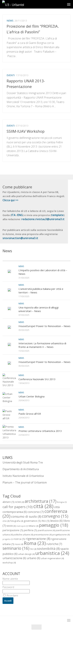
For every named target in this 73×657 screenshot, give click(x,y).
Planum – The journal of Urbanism (25, 482)
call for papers (18, 506)
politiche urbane (23, 534)
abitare (8, 501)
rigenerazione (38, 538)
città (43, 506)
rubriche (54, 544)
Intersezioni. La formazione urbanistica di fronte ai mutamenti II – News (42, 345)
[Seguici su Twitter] (33, 647)
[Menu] (69, 4)
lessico (56, 521)
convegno (55, 516)
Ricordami (12, 595)
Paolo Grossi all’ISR (30, 413)
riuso (19, 544)
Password (8, 587)
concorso (36, 512)
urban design (26, 554)
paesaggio (53, 525)
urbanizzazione (14, 558)
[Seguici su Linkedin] (45, 647)
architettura (40, 501)
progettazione (61, 534)
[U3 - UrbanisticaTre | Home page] (16, 4)
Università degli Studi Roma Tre (23, 462)
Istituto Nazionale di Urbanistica (23, 476)
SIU (33, 548)
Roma (35, 543)
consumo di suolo (26, 516)
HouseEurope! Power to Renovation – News (44, 326)
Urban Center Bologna (31, 396)
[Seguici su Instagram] (39, 647)
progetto (8, 539)
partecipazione (13, 530)
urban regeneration (52, 558)
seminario (16, 548)
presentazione (43, 534)
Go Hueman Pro (53, 639)
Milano (33, 525)
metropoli (22, 526)
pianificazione (46, 530)
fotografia (16, 520)
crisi (6, 520)
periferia (30, 530)
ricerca (19, 539)
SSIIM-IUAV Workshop (25, 131)
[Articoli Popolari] (53, 257)
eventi (11, 75)
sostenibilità (48, 548)
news (10, 20)
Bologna (62, 502)
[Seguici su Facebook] (27, 647)
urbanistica (52, 553)
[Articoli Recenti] (19, 257)
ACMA (19, 501)
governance (32, 520)
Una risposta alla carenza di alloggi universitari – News (39, 309)
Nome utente (10, 578)
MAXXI (11, 525)
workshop (9, 562)
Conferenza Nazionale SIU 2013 (37, 379)
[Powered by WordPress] (25, 640)
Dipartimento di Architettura (21, 469)
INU (45, 520)
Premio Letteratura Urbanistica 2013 (40, 431)
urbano (33, 558)
